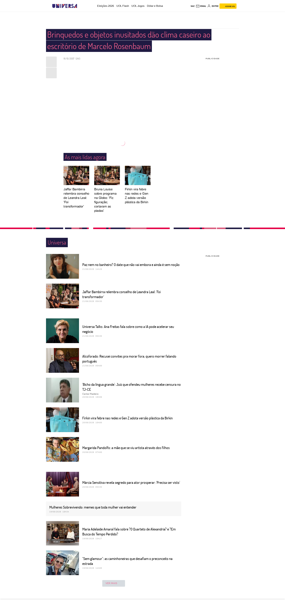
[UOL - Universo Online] (80, 6)
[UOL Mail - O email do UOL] (201, 6)
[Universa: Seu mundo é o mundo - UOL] (64, 6)
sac (193, 6)
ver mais (111, 583)
